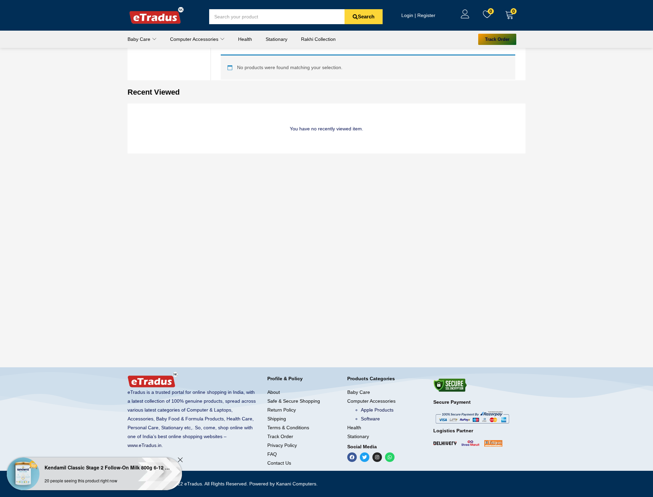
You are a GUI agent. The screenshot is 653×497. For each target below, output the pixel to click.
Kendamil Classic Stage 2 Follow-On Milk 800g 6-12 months (107, 467)
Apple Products (377, 410)
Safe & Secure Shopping (293, 401)
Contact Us (279, 463)
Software (370, 418)
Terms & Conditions (288, 427)
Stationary (276, 39)
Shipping (276, 418)
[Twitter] (364, 457)
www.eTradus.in (145, 445)
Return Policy (281, 410)
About (273, 392)
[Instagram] (377, 457)
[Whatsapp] (390, 457)
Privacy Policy (282, 445)
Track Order (280, 436)
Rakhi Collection (318, 39)
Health (245, 39)
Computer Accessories (195, 39)
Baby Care (140, 39)
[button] (509, 15)
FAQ (272, 454)
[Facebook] (352, 457)
